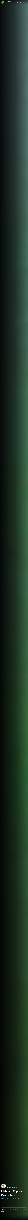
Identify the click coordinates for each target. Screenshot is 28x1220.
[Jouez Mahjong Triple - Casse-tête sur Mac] (14, 1205)
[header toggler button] (26, 2)
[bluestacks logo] (5, 2)
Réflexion (5, 1199)
